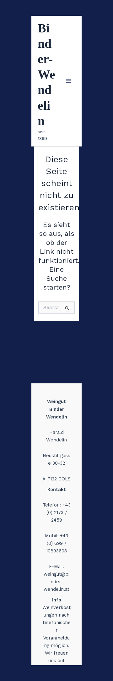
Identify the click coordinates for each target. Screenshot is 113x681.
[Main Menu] (68, 80)
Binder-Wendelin (46, 74)
